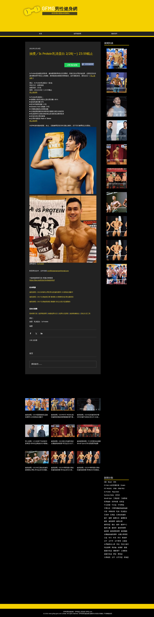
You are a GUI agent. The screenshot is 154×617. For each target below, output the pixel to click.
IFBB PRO (121, 488)
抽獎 (31, 322)
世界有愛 (115, 501)
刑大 (119, 538)
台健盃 (124, 541)
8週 (105, 482)
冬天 (110, 538)
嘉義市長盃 (108, 551)
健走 (113, 524)
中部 (105, 511)
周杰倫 (114, 547)
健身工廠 (107, 528)
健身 (117, 524)
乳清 (117, 511)
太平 (113, 557)
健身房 (114, 528)
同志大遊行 (125, 544)
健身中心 (124, 524)
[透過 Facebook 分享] (30, 333)
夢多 (114, 554)
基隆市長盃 (108, 554)
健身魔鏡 (124, 531)
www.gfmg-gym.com (55, 613)
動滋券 (124, 538)
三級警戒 (124, 498)
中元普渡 (107, 505)
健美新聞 (112, 521)
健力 (105, 518)
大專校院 (107, 557)
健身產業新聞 (115, 531)
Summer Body (109, 495)
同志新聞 (107, 547)
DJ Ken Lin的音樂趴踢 (111, 485)
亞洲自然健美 (121, 515)
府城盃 (126, 557)
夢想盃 (120, 554)
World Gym (108, 498)
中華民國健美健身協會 (120, 508)
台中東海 (118, 541)
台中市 (111, 541)
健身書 (106, 531)
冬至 (114, 538)
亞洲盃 (112, 515)
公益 (105, 538)
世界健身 (107, 501)
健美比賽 (119, 521)
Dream (123, 485)
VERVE (117, 495)
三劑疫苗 (116, 498)
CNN (114, 482)
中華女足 (107, 508)
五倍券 (106, 515)
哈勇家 (120, 547)
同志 (118, 544)
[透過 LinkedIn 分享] (41, 333)
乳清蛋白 (37, 322)
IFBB (114, 488)
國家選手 (116, 551)
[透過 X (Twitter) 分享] (36, 333)
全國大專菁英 (123, 534)
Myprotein (115, 492)
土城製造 (124, 551)
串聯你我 (112, 511)
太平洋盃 (119, 557)
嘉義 (125, 547)
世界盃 (121, 501)
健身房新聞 (122, 528)
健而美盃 (107, 524)
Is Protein (45, 322)
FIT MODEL (108, 488)
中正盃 (114, 505)
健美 (105, 521)
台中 (105, 541)
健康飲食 (124, 518)
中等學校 (121, 505)
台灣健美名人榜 (109, 544)
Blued (110, 482)
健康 (110, 518)
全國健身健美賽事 (110, 534)
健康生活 (116, 518)
